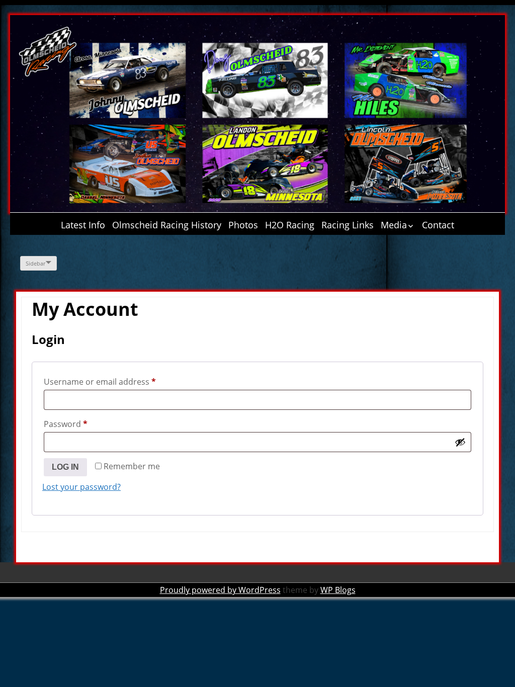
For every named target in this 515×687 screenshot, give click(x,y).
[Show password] (460, 442)
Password (83, 424)
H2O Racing (289, 225)
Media (394, 225)
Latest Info (83, 225)
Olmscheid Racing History (166, 225)
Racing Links (347, 225)
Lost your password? (81, 486)
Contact (438, 225)
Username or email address (117, 381)
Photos (243, 225)
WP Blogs (338, 589)
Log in (65, 467)
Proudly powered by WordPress (220, 589)
